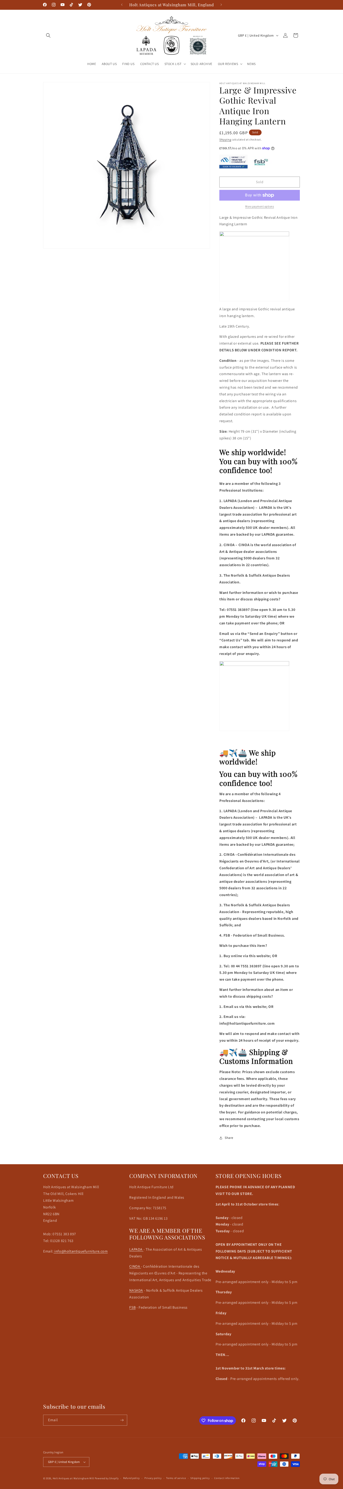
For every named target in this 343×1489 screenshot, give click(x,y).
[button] (48, 35)
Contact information (226, 1478)
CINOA (135, 1266)
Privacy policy (153, 1478)
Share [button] (229, 1138)
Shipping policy (200, 1478)
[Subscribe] (122, 1420)
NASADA (136, 1290)
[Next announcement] (221, 4)
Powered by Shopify (107, 1478)
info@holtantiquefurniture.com (81, 1251)
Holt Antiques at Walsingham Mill (74, 1478)
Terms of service (176, 1478)
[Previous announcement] (122, 4)
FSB (132, 1307)
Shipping (225, 139)
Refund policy (131, 1478)
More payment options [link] (259, 206)
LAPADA (136, 1249)
